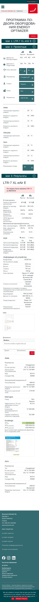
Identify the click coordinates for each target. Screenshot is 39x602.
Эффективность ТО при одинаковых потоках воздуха (12, 405)
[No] (37, 596)
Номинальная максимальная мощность (11, 307)
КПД (6, 373)
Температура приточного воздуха (11, 136)
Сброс (33, 36)
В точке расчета (9, 200)
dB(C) (32, 237)
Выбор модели (6, 568)
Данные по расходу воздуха (11, 58)
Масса (5, 271)
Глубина (6, 269)
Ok (13, 598)
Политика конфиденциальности (12, 545)
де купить (5, 565)
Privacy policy (21, 598)
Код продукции (8, 294)
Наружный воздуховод (10, 247)
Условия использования (10, 549)
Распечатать (32, 353)
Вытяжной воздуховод (10, 245)
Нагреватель (10, 97)
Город (8, 90)
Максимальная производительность (16, 223)
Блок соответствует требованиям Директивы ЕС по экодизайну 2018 (19, 430)
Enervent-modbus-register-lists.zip (15, 343)
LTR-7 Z (29, 188)
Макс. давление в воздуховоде (9, 229)
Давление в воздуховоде (10, 64)
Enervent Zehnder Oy (8, 11)
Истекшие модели (7, 577)
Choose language (31, 1)
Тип (6, 365)
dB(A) (23, 237)
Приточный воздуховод (10, 242)
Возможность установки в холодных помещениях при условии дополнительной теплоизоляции (17, 289)
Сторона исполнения (10, 284)
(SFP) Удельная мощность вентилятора (8, 219)
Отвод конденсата (9, 300)
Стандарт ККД (9, 376)
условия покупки (7, 541)
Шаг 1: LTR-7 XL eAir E (19, 41)
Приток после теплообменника (10, 370)
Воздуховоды (7, 259)
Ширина (6, 264)
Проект (6, 350)
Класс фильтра (11, 70)
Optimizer (4, 571)
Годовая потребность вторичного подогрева (12, 415)
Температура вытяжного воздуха (11, 121)
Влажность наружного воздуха (10, 116)
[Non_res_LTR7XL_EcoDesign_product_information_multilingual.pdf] (12, 445)
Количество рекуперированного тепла (11, 410)
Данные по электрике (10, 296)
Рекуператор (10, 76)
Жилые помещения (7, 573)
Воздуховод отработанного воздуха (8, 251)
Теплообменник (10, 382)
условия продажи (7, 537)
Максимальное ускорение (8, 232)
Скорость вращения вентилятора (9, 203)
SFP (7, 423)
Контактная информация (9, 562)
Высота (5, 266)
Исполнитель (21, 350)
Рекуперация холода (10, 166)
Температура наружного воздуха (11, 111)
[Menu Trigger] (3, 6)
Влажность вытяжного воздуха (10, 126)
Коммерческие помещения (9, 575)
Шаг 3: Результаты (16, 175)
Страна (8, 83)
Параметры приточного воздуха (12, 387)
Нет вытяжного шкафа (10, 262)
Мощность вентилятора (7, 215)
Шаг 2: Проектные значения (16, 47)
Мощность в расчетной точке (12, 391)
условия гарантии (8, 533)
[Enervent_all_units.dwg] (9, 323)
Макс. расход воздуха (10, 226)
